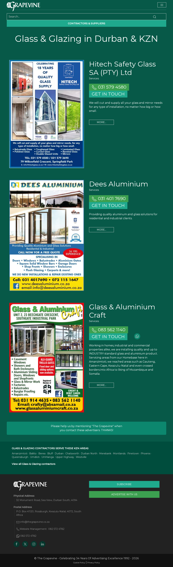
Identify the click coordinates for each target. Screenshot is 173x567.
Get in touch (108, 94)
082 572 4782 (56, 528)
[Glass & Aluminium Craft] (46, 358)
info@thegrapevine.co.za (35, 521)
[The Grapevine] (23, 6)
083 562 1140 (111, 329)
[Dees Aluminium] (46, 235)
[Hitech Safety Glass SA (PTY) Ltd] (46, 114)
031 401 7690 (111, 198)
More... (101, 122)
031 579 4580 (111, 87)
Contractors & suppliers (86, 23)
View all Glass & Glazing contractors (33, 463)
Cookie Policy (79, 562)
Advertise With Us (124, 494)
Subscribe (124, 484)
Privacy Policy (93, 562)
